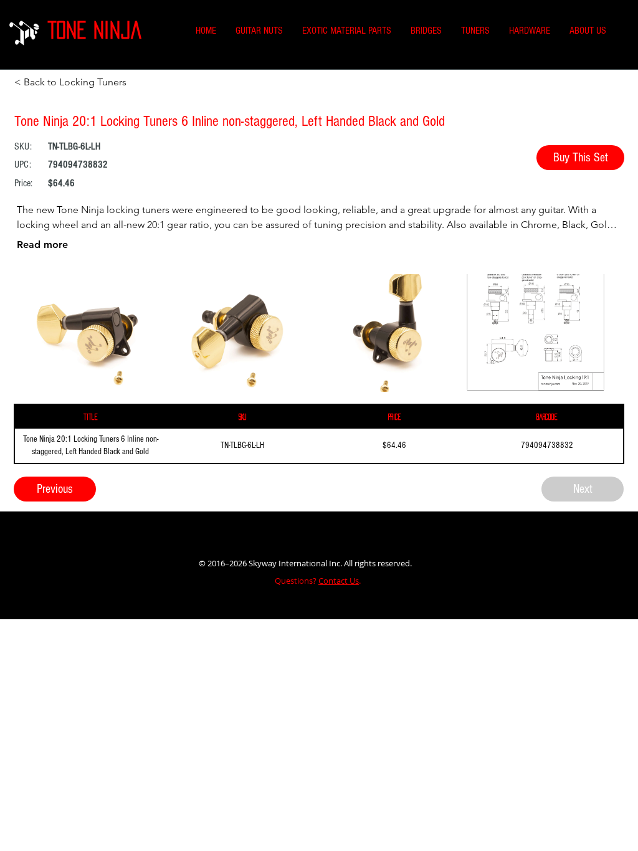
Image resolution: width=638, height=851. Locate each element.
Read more (42, 244)
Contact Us (338, 580)
